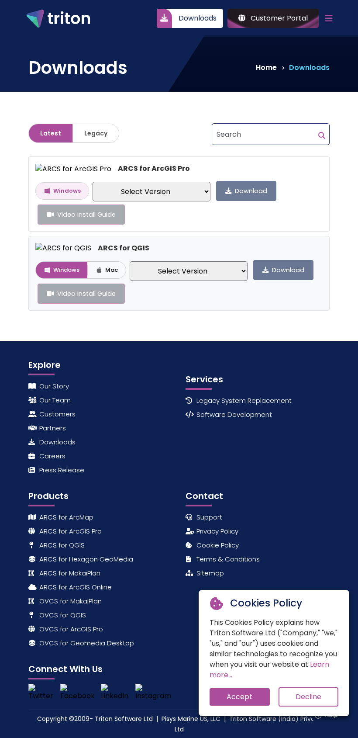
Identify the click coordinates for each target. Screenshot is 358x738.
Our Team (54, 400)
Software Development (233, 414)
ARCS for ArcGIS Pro (70, 531)
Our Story (53, 386)
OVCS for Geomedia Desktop (86, 643)
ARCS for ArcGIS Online (75, 587)
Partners (52, 428)
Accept (239, 697)
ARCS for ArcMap (65, 517)
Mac (111, 270)
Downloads (198, 18)
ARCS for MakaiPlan (69, 573)
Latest (50, 133)
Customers (57, 414)
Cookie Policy (217, 545)
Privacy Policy (216, 531)
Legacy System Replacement (243, 400)
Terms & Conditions (227, 559)
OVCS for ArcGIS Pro (70, 629)
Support (208, 517)
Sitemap (209, 573)
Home (266, 67)
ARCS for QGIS (61, 545)
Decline (308, 697)
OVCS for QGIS (62, 615)
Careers (51, 456)
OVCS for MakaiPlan (70, 601)
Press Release (61, 470)
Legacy (95, 133)
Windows (67, 191)
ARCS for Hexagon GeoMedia (85, 559)
